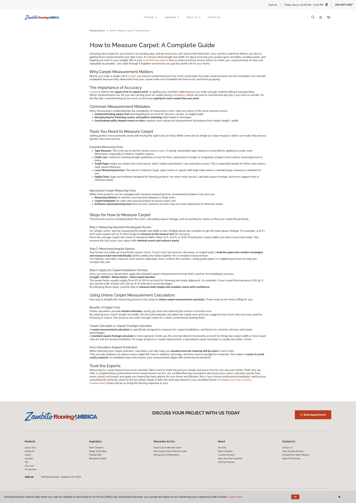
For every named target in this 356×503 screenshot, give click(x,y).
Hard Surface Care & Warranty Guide (170, 451)
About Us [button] (191, 17)
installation (178, 95)
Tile (26, 462)
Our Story (222, 447)
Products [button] (149, 17)
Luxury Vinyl (30, 447)
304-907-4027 (344, 4)
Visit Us (272, 4)
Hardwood (29, 451)
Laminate (29, 458)
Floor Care (29, 466)
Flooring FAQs (95, 455)
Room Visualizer (96, 447)
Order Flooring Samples (293, 451)
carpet (132, 76)
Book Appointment (315, 414)
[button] (313, 17)
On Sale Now (30, 469)
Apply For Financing (291, 458)
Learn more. (235, 496)
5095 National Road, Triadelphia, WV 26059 (61, 477)
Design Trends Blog (98, 451)
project (161, 150)
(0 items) (328, 17)
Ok (295, 497)
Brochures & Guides (98, 458)
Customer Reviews (226, 455)
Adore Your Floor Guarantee (230, 458)
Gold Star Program (226, 462)
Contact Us (214, 17)
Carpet (93, 91)
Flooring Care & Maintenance (166, 455)
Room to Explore (225, 451)
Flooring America (97, 31)
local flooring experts (155, 60)
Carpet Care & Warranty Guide (167, 447)
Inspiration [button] (170, 17)
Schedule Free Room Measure (295, 455)
